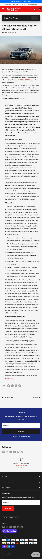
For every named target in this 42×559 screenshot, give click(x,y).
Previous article (8, 397)
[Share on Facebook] (8, 385)
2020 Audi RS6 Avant (26, 80)
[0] (38, 9)
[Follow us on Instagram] (14, 452)
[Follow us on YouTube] (18, 452)
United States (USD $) (8, 517)
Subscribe (21, 431)
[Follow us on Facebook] (3, 452)
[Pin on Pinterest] (12, 385)
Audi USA (11, 378)
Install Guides (8, 4)
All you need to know (21, 465)
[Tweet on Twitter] (16, 385)
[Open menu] (3, 9)
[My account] (34, 9)
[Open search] (31, 9)
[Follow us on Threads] (10, 452)
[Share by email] (19, 385)
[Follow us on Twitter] (7, 452)
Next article (35, 397)
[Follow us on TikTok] (22, 452)
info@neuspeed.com (32, 4)
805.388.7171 (23, 4)
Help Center (15, 4)
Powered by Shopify (6, 555)
